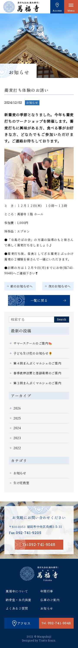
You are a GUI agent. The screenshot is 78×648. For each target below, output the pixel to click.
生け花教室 (21, 483)
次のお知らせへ (59, 286)
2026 (17, 408)
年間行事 (46, 591)
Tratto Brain (47, 640)
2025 (17, 418)
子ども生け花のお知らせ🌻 (32, 353)
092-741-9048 (39, 544)
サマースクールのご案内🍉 (32, 343)
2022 (17, 448)
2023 (17, 438)
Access (57, 10)
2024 (17, 428)
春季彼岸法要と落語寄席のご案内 (37, 373)
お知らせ (32, 103)
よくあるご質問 (17, 608)
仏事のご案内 (49, 600)
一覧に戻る (39, 300)
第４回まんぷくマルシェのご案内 (37, 363)
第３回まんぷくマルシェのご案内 (37, 383)
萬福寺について (17, 591)
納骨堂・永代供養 (18, 600)
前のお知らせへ (21, 286)
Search (61, 319)
